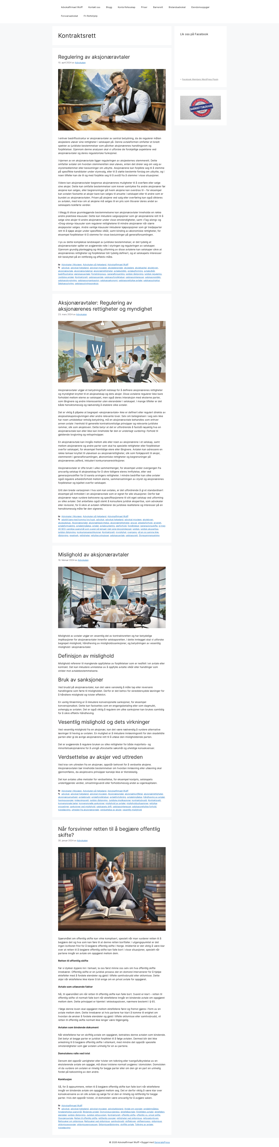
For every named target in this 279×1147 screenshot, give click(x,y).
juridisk (136, 529)
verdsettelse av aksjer (110, 809)
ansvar (133, 522)
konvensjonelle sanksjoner (91, 803)
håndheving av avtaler (154, 797)
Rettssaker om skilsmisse (70, 1121)
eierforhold (121, 526)
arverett (157, 522)
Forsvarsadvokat (69, 16)
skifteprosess (143, 1121)
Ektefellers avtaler (144, 1112)
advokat (65, 267)
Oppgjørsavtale (65, 1118)
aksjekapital (140, 267)
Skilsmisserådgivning (109, 1124)
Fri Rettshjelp (91, 16)
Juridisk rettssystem (97, 1115)
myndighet (121, 532)
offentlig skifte (128, 1115)
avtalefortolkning (118, 797)
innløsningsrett (82, 800)
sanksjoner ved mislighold (82, 806)
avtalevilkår (149, 271)
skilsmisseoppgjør (67, 1124)
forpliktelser (133, 526)
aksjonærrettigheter (103, 271)
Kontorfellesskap (126, 7)
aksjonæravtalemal (83, 271)
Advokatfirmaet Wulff (72, 7)
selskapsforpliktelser (114, 277)
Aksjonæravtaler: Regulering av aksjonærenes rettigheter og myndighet (105, 306)
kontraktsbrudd (139, 800)
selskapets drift (104, 806)
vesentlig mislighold (132, 809)
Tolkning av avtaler (144, 1124)
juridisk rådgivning (134, 274)
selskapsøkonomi (109, 280)
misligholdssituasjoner (137, 803)
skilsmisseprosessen (87, 1124)
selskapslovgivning (67, 280)
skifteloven (130, 1121)
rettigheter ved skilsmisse (129, 1118)
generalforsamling (116, 274)
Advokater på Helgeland (94, 264)
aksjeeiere (129, 267)
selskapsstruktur (151, 280)
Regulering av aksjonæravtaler (94, 57)
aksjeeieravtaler (115, 267)
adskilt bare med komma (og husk (78, 519)
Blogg (109, 7)
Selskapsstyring (66, 283)
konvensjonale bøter (68, 803)
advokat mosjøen (98, 267)
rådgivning (63, 535)
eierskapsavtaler (82, 274)
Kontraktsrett (81, 277)
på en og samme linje (148, 532)
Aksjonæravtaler (80, 522)
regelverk (73, 535)
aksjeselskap (64, 522)
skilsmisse (157, 1121)
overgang (132, 532)
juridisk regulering (153, 274)
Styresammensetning (149, 535)
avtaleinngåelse (83, 526)
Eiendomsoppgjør (200, 7)
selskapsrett (132, 535)
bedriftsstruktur (65, 274)
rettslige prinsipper (100, 535)
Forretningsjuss (98, 274)
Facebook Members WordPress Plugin (200, 79)
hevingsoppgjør (65, 800)
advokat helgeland (80, 267)
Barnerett (158, 7)
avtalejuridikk (120, 271)
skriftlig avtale (127, 1124)
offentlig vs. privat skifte (148, 1115)
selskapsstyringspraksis (87, 283)
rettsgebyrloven (150, 1118)
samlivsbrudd (117, 1121)
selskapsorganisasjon (88, 280)
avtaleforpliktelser (100, 797)
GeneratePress (162, 1142)
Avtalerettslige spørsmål (70, 1112)
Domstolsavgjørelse (109, 1112)
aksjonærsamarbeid (67, 797)
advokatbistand (115, 1108)
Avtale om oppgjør (133, 1108)
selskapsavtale (96, 277)
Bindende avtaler (91, 1112)
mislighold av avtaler (115, 803)
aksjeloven (153, 267)
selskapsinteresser (135, 277)
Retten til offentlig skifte (85, 1118)
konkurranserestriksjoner (89, 532)
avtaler (95, 526)
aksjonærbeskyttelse (99, 522)
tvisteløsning (64, 809)
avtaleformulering (66, 526)
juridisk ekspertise (149, 529)
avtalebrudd (84, 797)
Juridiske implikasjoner (120, 800)
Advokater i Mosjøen (71, 264)
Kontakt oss (94, 7)
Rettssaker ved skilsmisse (97, 1121)
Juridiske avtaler (66, 277)
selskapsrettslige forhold (144, 806)
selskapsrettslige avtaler (130, 280)
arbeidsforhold (145, 522)
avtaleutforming (135, 271)
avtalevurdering (107, 526)
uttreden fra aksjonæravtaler (85, 809)
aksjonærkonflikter (134, 794)
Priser (144, 7)
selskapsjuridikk (153, 277)
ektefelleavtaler (128, 1112)
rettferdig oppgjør (107, 1118)
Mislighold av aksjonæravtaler (93, 554)
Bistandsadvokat (177, 7)
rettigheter (85, 535)
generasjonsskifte (149, 526)
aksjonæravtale (65, 271)
